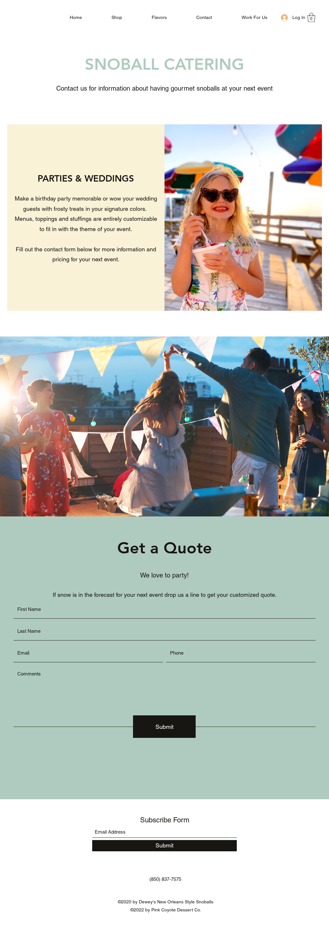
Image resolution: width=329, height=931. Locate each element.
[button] (311, 17)
